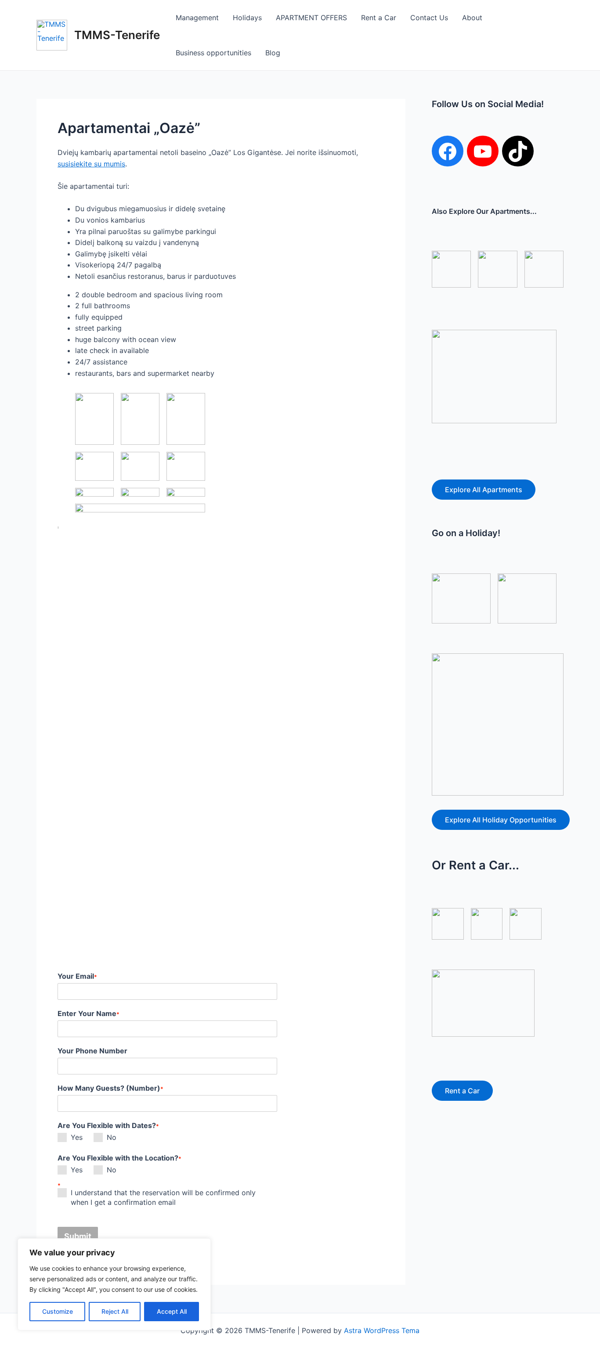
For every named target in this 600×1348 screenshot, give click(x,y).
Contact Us (429, 17)
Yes (77, 1137)
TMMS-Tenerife (117, 35)
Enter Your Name (88, 1013)
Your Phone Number (92, 1050)
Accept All (172, 1311)
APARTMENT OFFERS (311, 17)
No (111, 1137)
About (472, 17)
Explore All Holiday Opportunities (501, 819)
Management (197, 17)
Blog (272, 52)
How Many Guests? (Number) (110, 1088)
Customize (57, 1311)
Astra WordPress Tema (381, 1330)
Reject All (114, 1311)
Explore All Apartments (483, 489)
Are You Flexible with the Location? (119, 1157)
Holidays (247, 17)
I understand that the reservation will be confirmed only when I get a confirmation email (163, 1197)
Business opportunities (213, 52)
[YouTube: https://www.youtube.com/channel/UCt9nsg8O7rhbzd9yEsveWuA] (483, 151)
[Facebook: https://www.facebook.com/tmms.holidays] (447, 151)
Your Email (77, 976)
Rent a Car (378, 17)
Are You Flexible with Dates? (108, 1125)
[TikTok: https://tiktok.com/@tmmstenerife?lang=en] (518, 151)
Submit (77, 1236)
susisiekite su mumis (91, 163)
